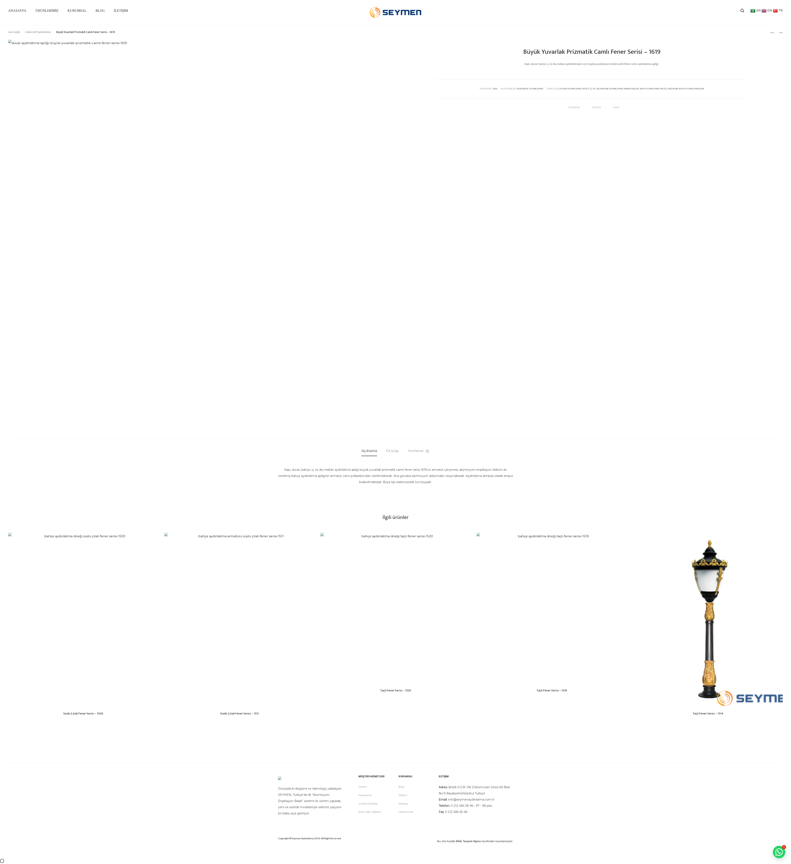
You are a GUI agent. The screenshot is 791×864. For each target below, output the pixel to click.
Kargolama (365, 795)
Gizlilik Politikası (368, 803)
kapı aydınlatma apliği (653, 88)
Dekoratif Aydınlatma (38, 32)
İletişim (121, 10)
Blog (100, 10)
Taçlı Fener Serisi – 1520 (395, 690)
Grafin (451, 841)
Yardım (362, 786)
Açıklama (369, 451)
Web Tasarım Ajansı (468, 841)
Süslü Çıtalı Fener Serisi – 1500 (83, 713)
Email (616, 107)
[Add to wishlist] (153, 538)
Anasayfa (17, 10)
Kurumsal (77, 10)
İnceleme (418, 451)
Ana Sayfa (14, 32)
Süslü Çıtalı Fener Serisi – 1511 (239, 713)
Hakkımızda (406, 811)
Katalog (403, 803)
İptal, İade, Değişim (369, 811)
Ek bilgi (392, 451)
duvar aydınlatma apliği (574, 88)
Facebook (574, 107)
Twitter (596, 107)
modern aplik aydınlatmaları (686, 88)
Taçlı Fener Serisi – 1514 (708, 713)
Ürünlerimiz (47, 10)
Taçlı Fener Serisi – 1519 (551, 690)
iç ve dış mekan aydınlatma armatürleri (614, 88)
